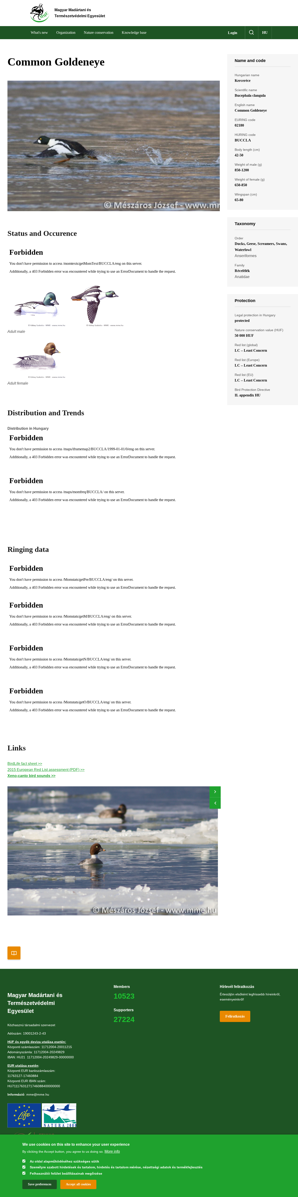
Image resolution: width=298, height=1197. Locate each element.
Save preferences (39, 1184)
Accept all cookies (78, 1184)
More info (112, 1151)
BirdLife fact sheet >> (24, 764)
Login (232, 33)
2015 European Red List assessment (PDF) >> (46, 770)
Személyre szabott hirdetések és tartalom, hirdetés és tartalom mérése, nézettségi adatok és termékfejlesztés (116, 1167)
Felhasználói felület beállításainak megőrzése (66, 1173)
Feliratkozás (235, 1016)
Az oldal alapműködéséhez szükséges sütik (64, 1161)
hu (265, 32)
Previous (215, 803)
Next (215, 792)
